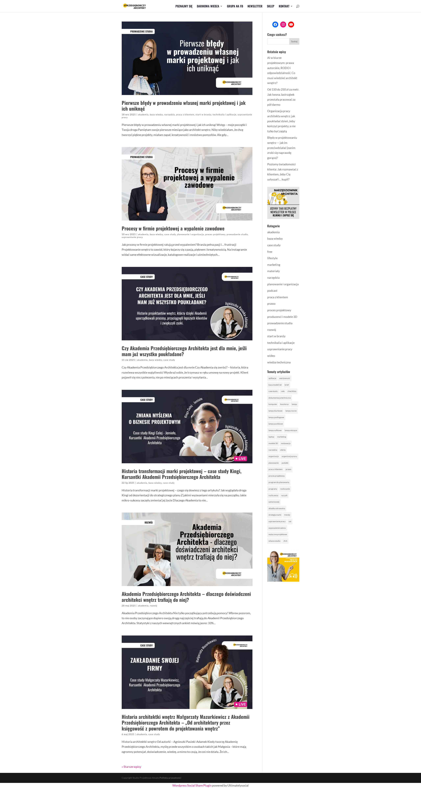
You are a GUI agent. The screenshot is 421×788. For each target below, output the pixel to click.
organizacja (274, 456)
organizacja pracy (289, 456)
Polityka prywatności (170, 777)
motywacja (285, 443)
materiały (273, 271)
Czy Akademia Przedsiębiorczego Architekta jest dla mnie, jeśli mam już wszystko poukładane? (184, 350)
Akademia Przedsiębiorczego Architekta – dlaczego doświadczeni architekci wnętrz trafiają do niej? (186, 596)
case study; (273, 391)
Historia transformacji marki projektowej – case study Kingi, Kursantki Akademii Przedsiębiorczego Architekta (181, 473)
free (269, 251)
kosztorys (284, 404)
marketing (273, 264)
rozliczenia (273, 495)
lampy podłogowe (276, 417)
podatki (285, 463)
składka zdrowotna (277, 508)
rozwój (153, 605)
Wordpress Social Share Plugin (192, 785)
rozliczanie (285, 489)
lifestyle (272, 258)
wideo (271, 355)
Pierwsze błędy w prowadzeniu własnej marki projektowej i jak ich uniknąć (184, 105)
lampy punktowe (276, 424)
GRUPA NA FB (235, 6)
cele (283, 391)
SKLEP (270, 6)
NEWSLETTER (255, 6)
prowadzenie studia (237, 234)
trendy (287, 515)
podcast (272, 290)
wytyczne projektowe (278, 534)
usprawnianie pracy (132, 237)
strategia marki (275, 515)
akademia (143, 114)
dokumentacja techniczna (280, 398)
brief (287, 385)
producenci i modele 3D (282, 316)
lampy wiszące (291, 430)
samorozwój (274, 502)
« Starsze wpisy (131, 766)
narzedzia (273, 450)
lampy (294, 404)
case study (170, 234)
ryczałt (284, 495)
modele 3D (273, 443)
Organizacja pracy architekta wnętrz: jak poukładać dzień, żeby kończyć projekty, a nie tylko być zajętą (281, 121)
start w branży (203, 114)
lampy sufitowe (275, 430)
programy (273, 489)
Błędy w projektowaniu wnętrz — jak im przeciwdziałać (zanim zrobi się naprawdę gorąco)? (282, 147)
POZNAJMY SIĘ (183, 6)
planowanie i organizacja (190, 234)
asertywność (284, 378)
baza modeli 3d (275, 385)
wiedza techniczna (279, 362)
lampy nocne (291, 411)
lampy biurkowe (275, 411)
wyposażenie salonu (277, 528)
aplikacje (272, 378)
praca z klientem (185, 114)
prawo (271, 303)
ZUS (285, 541)
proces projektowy (215, 234)
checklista (292, 391)
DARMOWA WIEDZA (208, 6)
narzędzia (169, 114)
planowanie (274, 463)
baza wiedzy (156, 114)
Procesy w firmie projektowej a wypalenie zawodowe (173, 228)
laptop (271, 436)
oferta (282, 450)
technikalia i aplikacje (224, 114)
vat (290, 521)
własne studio (274, 541)
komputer (273, 404)
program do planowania (279, 482)
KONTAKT (284, 6)
